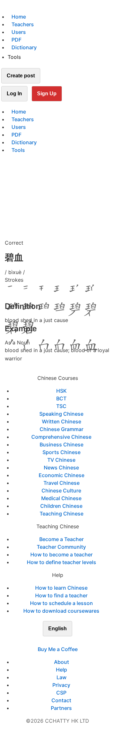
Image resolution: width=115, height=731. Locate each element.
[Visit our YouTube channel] (69, 641)
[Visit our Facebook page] (46, 641)
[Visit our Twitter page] (53, 641)
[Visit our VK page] (61, 641)
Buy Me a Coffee (58, 649)
